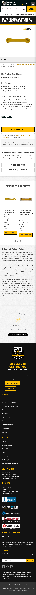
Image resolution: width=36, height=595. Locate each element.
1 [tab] (15, 241)
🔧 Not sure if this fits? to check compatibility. (18, 65)
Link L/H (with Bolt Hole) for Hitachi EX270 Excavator (25, 212)
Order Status (5, 449)
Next (32, 214)
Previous (3, 214)
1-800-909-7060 (18, 165)
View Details (10, 233)
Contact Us (5, 410)
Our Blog (10, 388)
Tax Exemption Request (8, 460)
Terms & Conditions (22, 584)
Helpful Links (5, 414)
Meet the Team (12, 383)
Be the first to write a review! (18, 334)
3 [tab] (21, 241)
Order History (6, 453)
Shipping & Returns (7, 425)
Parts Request (6, 428)
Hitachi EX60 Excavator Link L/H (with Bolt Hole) (24, 14)
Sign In (4, 441)
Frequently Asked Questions (10, 406)
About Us (4, 399)
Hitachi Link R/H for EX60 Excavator (10, 211)
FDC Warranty (6, 421)
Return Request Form (8, 293)
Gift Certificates (6, 456)
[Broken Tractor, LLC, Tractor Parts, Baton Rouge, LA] (9, 500)
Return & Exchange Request (10, 464)
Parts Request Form (18, 170)
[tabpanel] (10, 212)
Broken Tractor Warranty (9, 402)
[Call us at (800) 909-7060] (23, 4)
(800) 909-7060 (11, 479)
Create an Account (7, 445)
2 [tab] (18, 241)
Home (6, 14)
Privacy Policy (12, 584)
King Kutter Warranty (7, 417)
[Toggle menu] (33, 4)
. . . (11, 14)
